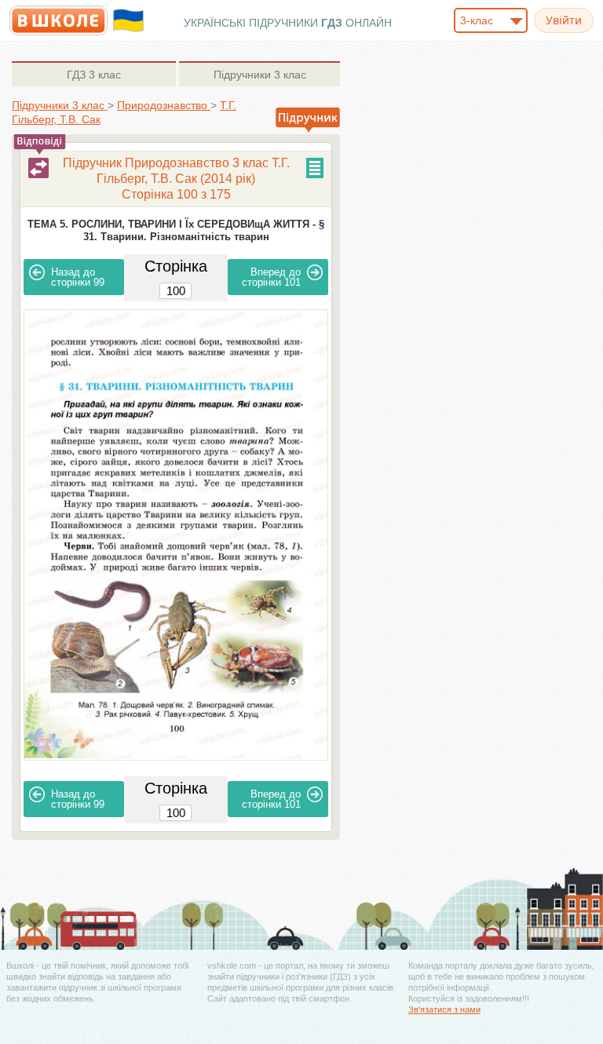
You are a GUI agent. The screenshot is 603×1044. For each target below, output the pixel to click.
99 (77, 277)
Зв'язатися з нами (444, 1009)
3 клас (94, 74)
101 (271, 277)
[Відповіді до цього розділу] (38, 168)
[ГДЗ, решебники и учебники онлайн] (58, 20)
